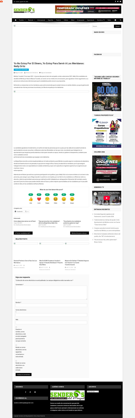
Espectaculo (90, 20)
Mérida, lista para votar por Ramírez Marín (80, 233)
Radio (109, 20)
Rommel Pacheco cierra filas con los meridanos (25, 261)
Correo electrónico (21, 311)
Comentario (19, 284)
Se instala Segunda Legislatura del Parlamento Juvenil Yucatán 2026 (104, 215)
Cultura (66, 20)
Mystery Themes (49, 416)
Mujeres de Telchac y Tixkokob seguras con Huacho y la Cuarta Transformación (77, 262)
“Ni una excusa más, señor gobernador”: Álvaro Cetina (105, 241)
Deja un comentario (46, 72)
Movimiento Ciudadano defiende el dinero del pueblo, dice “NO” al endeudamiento (107, 235)
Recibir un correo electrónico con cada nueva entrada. (20, 366)
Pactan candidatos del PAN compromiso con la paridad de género (24, 233)
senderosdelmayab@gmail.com (23, 403)
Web (17, 319)
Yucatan (21, 20)
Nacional (30, 20)
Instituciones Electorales (21, 69)
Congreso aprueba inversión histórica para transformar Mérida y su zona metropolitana (107, 229)
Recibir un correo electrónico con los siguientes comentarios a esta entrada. (21, 352)
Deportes (50, 20)
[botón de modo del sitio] (116, 20)
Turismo (58, 20)
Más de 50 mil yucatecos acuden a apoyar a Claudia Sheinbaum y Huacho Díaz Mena (51, 262)
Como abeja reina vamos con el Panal (24, 221)
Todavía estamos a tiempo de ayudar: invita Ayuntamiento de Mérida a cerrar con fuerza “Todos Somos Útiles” (107, 222)
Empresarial (80, 20)
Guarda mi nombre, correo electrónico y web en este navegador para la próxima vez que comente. (21, 335)
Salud (72, 20)
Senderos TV (101, 20)
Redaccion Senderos (32, 72)
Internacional (41, 20)
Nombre (18, 302)
